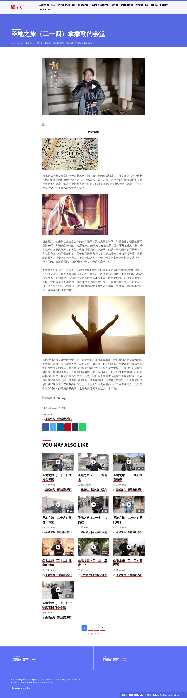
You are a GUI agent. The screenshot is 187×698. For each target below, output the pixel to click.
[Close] (184, 695)
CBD (74, 5)
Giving (42, 9)
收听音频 (93, 132)
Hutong (139, 5)
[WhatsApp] (82, 427)
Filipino (114, 5)
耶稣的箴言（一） (25, 660)
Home (13, 43)
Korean (154, 5)
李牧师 (39, 43)
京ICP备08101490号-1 (20, 688)
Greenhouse (127, 5)
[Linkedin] (60, 427)
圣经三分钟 (30, 43)
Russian (164, 5)
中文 (50, 9)
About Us (44, 5)
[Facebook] (45, 427)
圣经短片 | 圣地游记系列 (54, 43)
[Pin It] (67, 427)
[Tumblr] (75, 427)
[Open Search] (174, 7)
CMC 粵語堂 (83, 5)
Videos (20, 43)
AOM (53, 5)
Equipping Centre (99, 5)
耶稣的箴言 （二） (116, 660)
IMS (146, 5)
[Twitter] (53, 427)
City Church (63, 5)
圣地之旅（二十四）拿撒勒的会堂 (79, 43)
